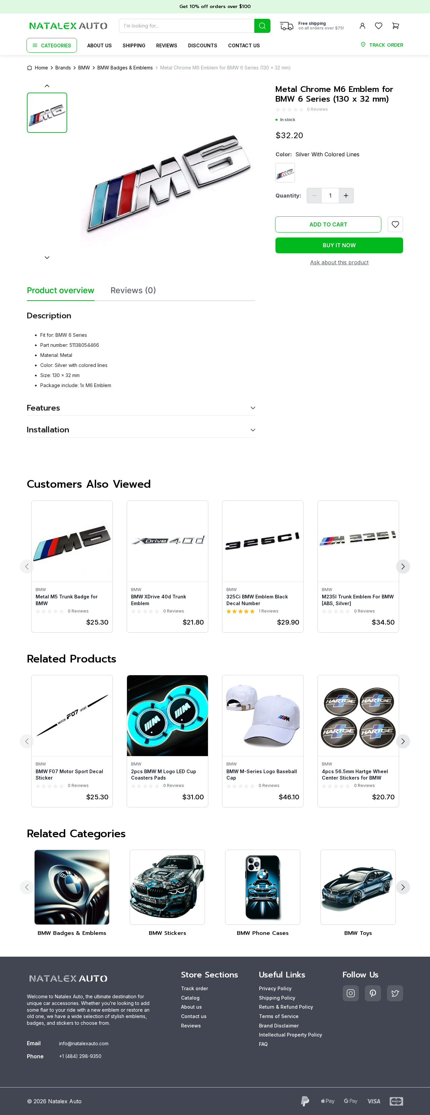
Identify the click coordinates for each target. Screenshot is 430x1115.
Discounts (202, 45)
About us (99, 45)
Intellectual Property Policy (290, 1035)
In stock (287, 119)
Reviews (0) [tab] (133, 290)
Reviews (166, 45)
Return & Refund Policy (286, 1007)
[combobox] (194, 26)
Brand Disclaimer (279, 1025)
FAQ (263, 1044)
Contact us (244, 45)
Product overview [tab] (60, 290)
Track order (194, 988)
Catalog (190, 998)
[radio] (277, 109)
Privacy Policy (275, 988)
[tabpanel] (141, 369)
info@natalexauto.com (84, 1043)
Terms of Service (279, 1016)
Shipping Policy (277, 998)
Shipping (134, 45)
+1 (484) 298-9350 (80, 1056)
